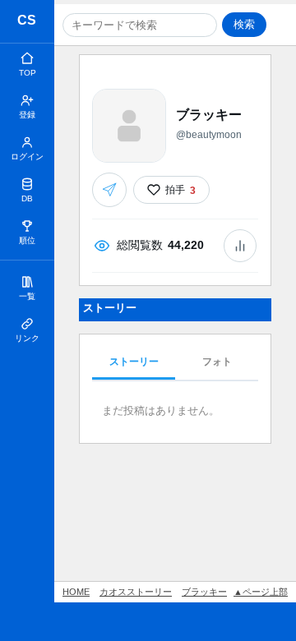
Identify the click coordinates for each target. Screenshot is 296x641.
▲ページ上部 (261, 592)
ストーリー (134, 361)
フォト (217, 361)
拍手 (180, 190)
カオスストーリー (27, 23)
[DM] (109, 190)
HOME (76, 592)
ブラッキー (204, 592)
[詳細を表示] (240, 245)
